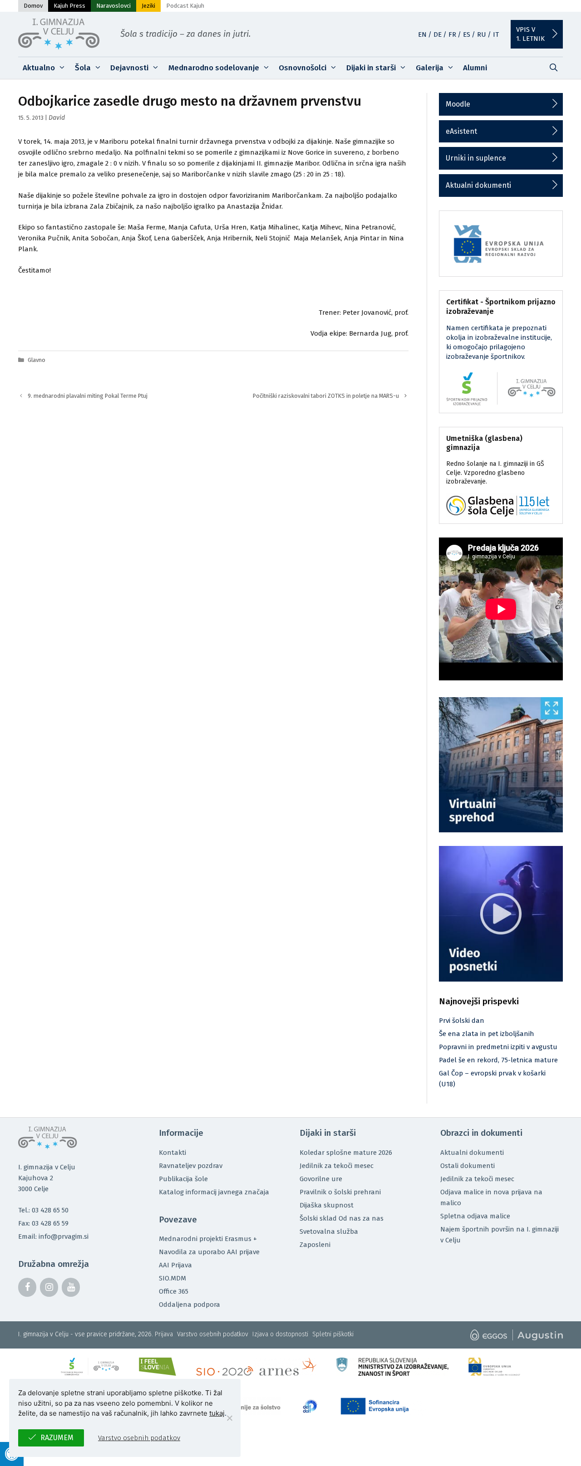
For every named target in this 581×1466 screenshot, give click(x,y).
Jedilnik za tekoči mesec (337, 1166)
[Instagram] (49, 1287)
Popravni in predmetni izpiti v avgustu (498, 1047)
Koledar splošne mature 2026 (346, 1152)
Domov (33, 5)
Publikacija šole (183, 1179)
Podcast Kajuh (185, 5)
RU (481, 34)
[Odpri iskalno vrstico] (553, 68)
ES (466, 34)
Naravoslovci (113, 5)
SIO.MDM (172, 1278)
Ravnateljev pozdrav (190, 1166)
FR (452, 34)
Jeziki (148, 5)
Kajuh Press (69, 5)
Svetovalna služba (329, 1231)
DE (437, 34)
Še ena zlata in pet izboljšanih (486, 1034)
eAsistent (461, 131)
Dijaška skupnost (327, 1205)
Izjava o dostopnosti (280, 1334)
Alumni (475, 68)
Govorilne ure (321, 1179)
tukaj (217, 1413)
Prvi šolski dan (461, 1020)
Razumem (57, 1437)
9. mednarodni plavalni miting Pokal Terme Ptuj (88, 395)
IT (496, 34)
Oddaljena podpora (189, 1304)
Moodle (458, 104)
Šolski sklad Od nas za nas (342, 1218)
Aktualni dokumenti (478, 185)
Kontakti (172, 1152)
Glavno (36, 360)
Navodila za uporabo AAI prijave (209, 1252)
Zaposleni (315, 1245)
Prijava (164, 1334)
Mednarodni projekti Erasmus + (208, 1239)
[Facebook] (27, 1287)
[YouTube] (71, 1287)
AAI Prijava (175, 1265)
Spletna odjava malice (475, 1216)
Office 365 (173, 1291)
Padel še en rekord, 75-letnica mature (498, 1060)
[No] (229, 1417)
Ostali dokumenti (467, 1166)
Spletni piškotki (333, 1334)
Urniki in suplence (476, 158)
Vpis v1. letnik (530, 34)
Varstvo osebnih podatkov (212, 1334)
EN (422, 34)
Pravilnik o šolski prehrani (340, 1192)
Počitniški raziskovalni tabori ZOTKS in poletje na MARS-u (326, 395)
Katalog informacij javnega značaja (214, 1192)
